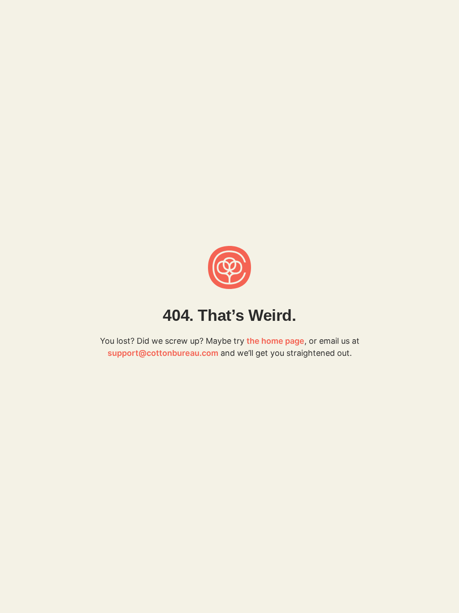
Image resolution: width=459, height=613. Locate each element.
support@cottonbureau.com (163, 353)
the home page (275, 341)
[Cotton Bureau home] (229, 267)
